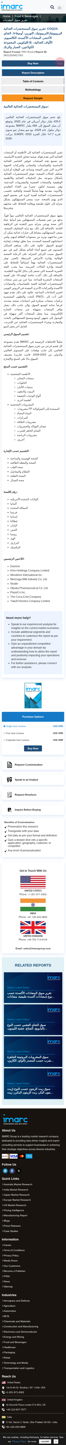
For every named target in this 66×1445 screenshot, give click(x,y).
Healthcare (10, 1347)
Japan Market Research (17, 1194)
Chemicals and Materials (17, 1321)
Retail (7, 1357)
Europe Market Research (17, 1200)
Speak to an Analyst (26, 779)
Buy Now (45, 62)
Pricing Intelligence (14, 1210)
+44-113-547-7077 (16, 1409)
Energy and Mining (14, 1336)
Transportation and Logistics (19, 1368)
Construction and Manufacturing (21, 1326)
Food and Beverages (15, 1342)
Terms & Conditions (14, 1250)
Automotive (10, 1311)
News (7, 1281)
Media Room (11, 1260)
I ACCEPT (45, 1441)
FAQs (7, 1276)
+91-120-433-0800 (15, 1427)
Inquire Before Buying (28, 809)
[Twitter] (18, 1170)
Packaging (9, 1352)
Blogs (7, 1220)
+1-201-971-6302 (14, 1392)
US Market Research (15, 1205)
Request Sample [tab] (33, 98)
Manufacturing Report (15, 1215)
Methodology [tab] (33, 89)
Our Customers (12, 1266)
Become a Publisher (14, 1271)
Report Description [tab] (33, 72)
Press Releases (12, 1225)
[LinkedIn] (5, 1170)
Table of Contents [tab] (33, 81)
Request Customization (28, 764)
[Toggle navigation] (59, 7)
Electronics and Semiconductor (20, 1331)
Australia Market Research (18, 1184)
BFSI (6, 1316)
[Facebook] (12, 1170)
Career (7, 1245)
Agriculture (9, 1305)
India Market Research (16, 1189)
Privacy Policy (19, 1441)
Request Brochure (25, 794)
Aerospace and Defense (17, 1300)
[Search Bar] (52, 6)
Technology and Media (16, 1362)
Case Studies (11, 1231)
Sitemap (8, 1286)
